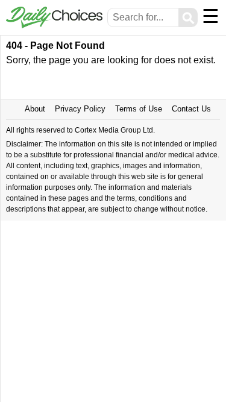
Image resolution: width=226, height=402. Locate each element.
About (35, 108)
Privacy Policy (80, 108)
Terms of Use (138, 108)
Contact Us (191, 108)
